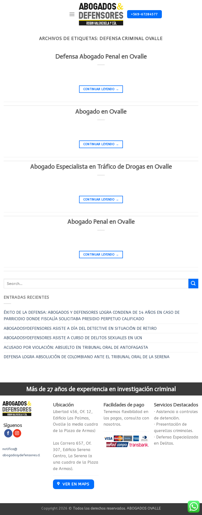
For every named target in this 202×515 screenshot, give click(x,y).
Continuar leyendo (101, 89)
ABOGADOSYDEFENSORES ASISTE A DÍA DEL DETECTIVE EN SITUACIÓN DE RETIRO (80, 328)
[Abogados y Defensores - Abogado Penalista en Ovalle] (101, 14)
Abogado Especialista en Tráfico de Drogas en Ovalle (101, 166)
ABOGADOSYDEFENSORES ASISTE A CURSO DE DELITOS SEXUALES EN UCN (73, 338)
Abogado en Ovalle (101, 111)
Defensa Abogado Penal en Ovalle (101, 56)
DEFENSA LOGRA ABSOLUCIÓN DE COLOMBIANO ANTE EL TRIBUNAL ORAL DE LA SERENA (86, 357)
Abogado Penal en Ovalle (101, 221)
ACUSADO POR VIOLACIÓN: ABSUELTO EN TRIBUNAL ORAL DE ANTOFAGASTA (76, 347)
